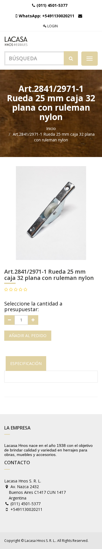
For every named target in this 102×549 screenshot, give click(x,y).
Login (52, 26)
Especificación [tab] (26, 363)
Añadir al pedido (27, 335)
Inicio (51, 128)
